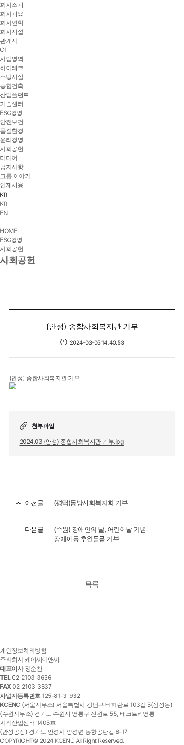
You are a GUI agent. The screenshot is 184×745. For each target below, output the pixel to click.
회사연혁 (11, 22)
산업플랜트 (14, 94)
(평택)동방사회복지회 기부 (91, 503)
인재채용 (11, 184)
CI (3, 49)
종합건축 (11, 85)
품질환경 (11, 130)
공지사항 (11, 166)
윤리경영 (11, 139)
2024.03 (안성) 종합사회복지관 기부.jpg (72, 441)
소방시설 (11, 76)
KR (3, 203)
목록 (91, 584)
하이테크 (11, 67)
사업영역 (11, 58)
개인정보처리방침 (23, 650)
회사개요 (11, 13)
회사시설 (11, 31)
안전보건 (11, 121)
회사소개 (11, 4)
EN (4, 212)
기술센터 (11, 103)
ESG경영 (11, 112)
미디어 (9, 157)
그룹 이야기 (15, 175)
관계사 (9, 40)
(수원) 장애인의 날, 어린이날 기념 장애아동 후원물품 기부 (100, 534)
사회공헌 (11, 148)
